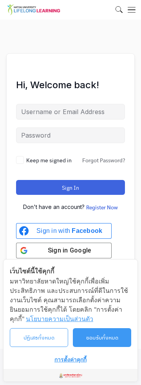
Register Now (102, 207)
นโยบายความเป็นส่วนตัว (59, 319)
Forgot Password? (103, 159)
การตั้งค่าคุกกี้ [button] (70, 359)
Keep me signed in (49, 160)
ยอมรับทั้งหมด (102, 337)
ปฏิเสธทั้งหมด (39, 337)
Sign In (70, 187)
